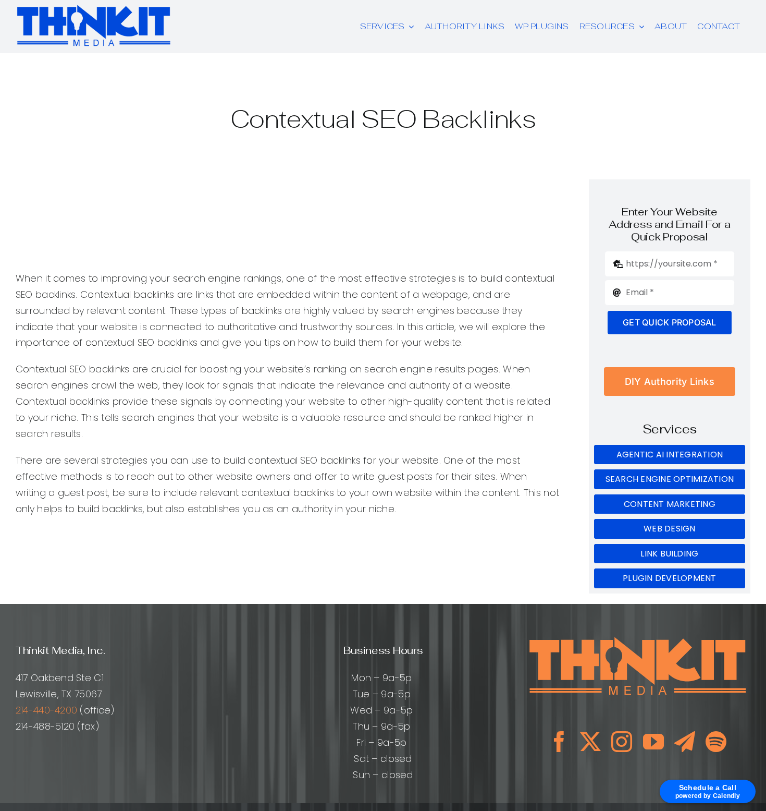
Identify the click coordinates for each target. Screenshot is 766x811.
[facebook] (559, 741)
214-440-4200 (46, 710)
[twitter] (590, 741)
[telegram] (684, 741)
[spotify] (716, 741)
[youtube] (653, 741)
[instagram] (621, 741)
